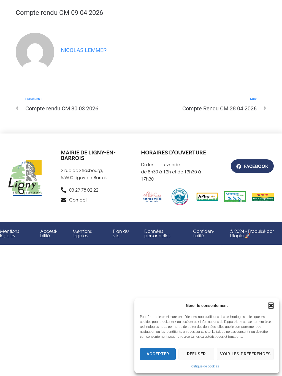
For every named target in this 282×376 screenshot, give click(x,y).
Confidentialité (203, 233)
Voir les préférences (245, 354)
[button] (271, 305)
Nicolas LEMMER (84, 50)
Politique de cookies (204, 366)
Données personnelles (157, 233)
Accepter (158, 354)
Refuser (196, 354)
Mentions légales (9, 233)
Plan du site (121, 233)
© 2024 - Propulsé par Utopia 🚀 (252, 233)
